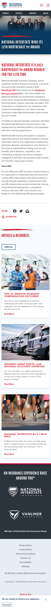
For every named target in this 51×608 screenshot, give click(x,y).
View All (8, 247)
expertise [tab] (19, 13)
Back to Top (25, 594)
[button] (45, 599)
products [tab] (6, 13)
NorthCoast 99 (9, 90)
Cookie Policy (25, 549)
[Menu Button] (47, 5)
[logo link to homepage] (12, 5)
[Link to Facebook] (15, 211)
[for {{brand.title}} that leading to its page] (25, 492)
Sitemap (25, 566)
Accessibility (25, 562)
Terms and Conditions (25, 553)
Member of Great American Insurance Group (25, 531)
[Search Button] (42, 5)
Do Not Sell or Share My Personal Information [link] (25, 573)
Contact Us (26, 557)
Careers (45, 13)
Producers (32, 13)
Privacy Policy (25, 545)
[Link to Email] (27, 211)
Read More (9, 313)
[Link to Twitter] (21, 211)
